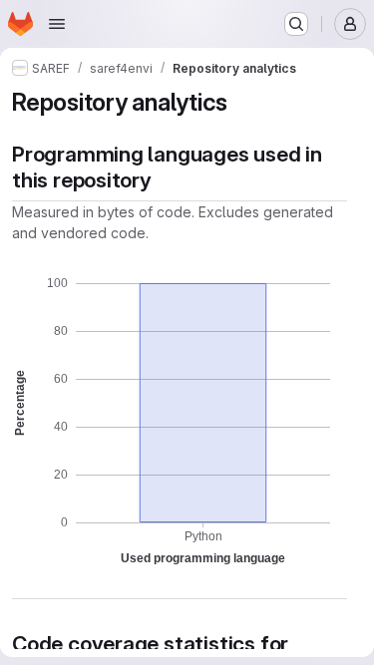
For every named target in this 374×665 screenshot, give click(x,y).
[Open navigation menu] (57, 24)
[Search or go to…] (296, 24)
